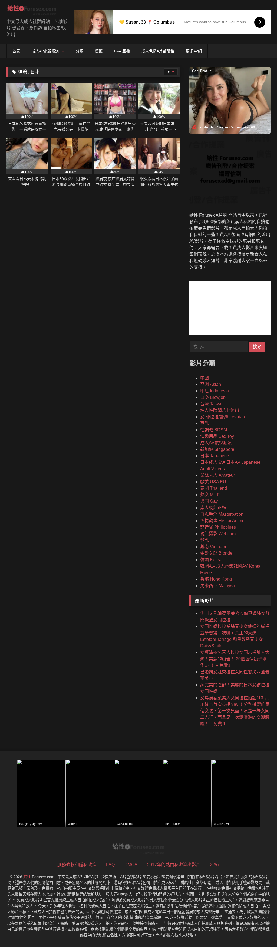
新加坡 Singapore (217, 449)
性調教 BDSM (213, 430)
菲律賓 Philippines (218, 527)
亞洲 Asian (210, 384)
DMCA (130, 864)
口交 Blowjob (213, 397)
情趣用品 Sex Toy (217, 436)
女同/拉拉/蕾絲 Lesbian (222, 417)
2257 (215, 864)
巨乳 (204, 423)
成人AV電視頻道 (45, 51)
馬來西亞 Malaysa (217, 585)
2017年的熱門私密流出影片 (173, 864)
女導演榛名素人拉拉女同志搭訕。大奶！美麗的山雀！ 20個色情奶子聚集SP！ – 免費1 (234, 659)
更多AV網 (194, 51)
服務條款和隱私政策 (76, 864)
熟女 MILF (210, 494)
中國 (204, 378)
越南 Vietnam (213, 546)
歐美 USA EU (213, 481)
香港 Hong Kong (216, 579)
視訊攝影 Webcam (218, 533)
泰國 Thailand (213, 488)
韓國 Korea (211, 559)
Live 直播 (122, 51)
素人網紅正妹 (213, 507)
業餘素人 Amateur (217, 475)
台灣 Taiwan (212, 404)
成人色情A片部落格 (157, 51)
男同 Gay (209, 501)
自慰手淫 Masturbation (221, 514)
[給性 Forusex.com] (34, 11)
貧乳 (204, 540)
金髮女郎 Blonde (216, 553)
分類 (79, 51)
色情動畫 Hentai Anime (222, 520)
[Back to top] (260, 931)
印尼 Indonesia (214, 391)
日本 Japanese (214, 455)
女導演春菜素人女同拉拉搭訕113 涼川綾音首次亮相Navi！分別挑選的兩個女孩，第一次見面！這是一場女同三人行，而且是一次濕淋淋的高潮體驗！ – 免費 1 (235, 711)
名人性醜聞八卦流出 (219, 410)
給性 (27, 877)
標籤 (99, 51)
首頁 (16, 51)
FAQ (110, 864)
